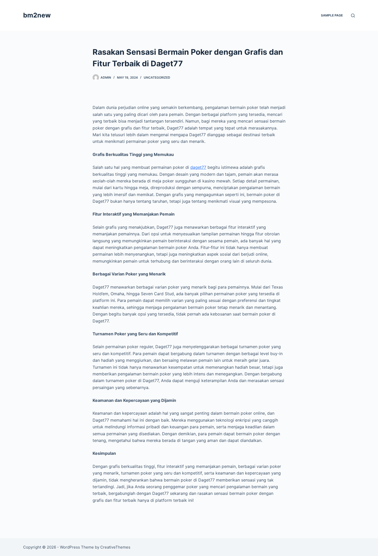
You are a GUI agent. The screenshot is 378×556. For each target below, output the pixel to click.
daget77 (198, 167)
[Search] (353, 15)
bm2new (37, 15)
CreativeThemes (115, 547)
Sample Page (332, 15)
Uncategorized (157, 77)
